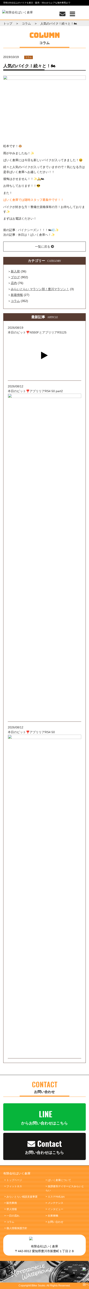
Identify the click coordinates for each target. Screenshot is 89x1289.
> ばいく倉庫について (58, 1180)
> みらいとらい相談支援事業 (21, 1196)
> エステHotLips (55, 1196)
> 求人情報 (10, 1209)
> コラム (9, 1221)
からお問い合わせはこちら (44, 1116)
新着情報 (17, 295)
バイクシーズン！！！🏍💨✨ (38, 230)
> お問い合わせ (54, 1221)
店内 (14, 283)
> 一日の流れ (11, 1215)
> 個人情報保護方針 (15, 1228)
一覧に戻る (43, 246)
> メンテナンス (54, 1202)
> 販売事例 (10, 1202)
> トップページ (13, 1180)
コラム (28, 57)
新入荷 (15, 271)
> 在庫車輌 (52, 1215)
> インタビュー (54, 1209)
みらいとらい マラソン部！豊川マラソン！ (40, 289)
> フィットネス (13, 1186)
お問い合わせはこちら (44, 1146)
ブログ (15, 277)
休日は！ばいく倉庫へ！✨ (36, 234)
